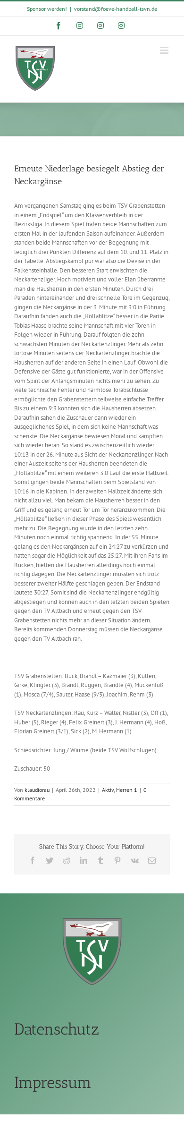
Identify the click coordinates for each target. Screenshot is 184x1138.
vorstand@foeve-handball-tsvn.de (115, 8)
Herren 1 (126, 789)
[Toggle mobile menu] (165, 50)
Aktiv (108, 789)
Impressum (53, 1082)
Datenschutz (56, 1029)
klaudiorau (37, 789)
